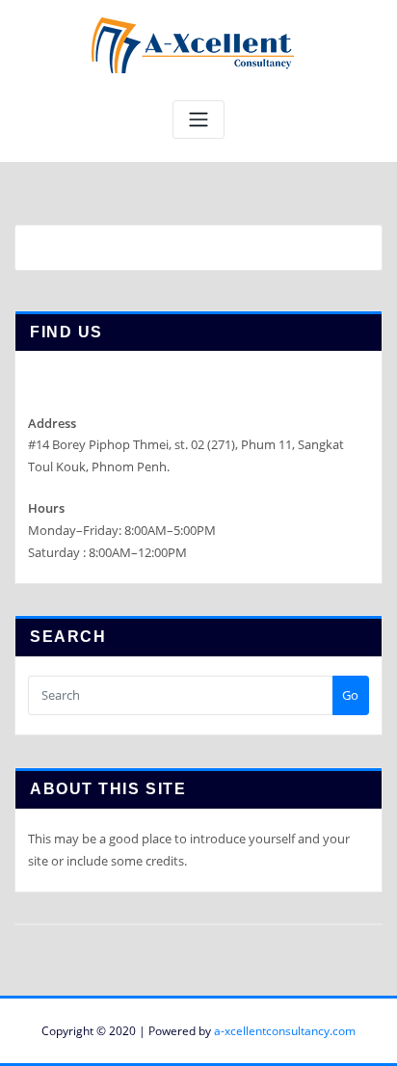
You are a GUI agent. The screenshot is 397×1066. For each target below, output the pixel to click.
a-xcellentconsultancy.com (285, 1031)
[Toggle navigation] (198, 120)
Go (350, 695)
